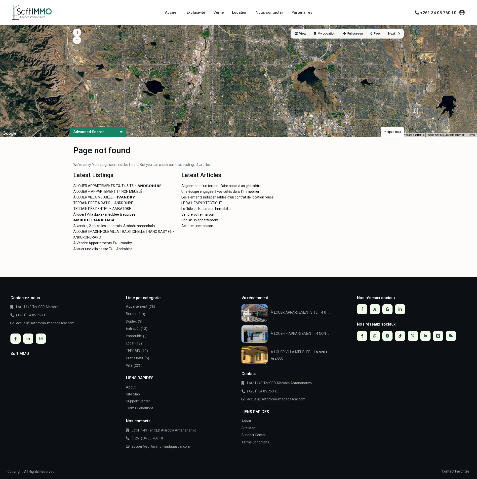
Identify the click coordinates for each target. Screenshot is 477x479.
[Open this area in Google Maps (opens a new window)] (9, 133)
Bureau (131, 314)
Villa (129, 365)
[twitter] (375, 309)
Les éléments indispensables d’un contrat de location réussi (227, 197)
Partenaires (301, 12)
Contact (448, 471)
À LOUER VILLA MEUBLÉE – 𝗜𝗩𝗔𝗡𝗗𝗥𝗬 (104, 197)
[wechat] (451, 336)
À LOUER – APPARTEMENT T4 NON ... (300, 333)
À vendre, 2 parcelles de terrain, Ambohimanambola (114, 226)
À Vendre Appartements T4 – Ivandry (102, 243)
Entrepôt (133, 329)
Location (239, 12)
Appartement (136, 306)
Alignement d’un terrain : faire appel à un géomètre (221, 186)
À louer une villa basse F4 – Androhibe (103, 249)
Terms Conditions (140, 408)
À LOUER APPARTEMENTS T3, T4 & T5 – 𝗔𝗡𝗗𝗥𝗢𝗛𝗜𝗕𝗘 (117, 186)
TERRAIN (133, 351)
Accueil (171, 12)
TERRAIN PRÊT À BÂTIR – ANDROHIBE (103, 203)
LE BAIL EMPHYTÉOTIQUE (201, 203)
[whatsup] (375, 336)
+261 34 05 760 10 (438, 12)
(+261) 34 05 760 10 (31, 315)
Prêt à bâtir (134, 358)
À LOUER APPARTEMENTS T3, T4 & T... (301, 312)
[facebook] (15, 339)
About (131, 387)
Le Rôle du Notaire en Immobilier (206, 209)
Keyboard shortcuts (413, 135)
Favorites (462, 471)
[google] (387, 309)
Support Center (138, 401)
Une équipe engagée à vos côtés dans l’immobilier (220, 191)
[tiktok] (400, 336)
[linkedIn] (28, 339)
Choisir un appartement (199, 220)
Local (130, 343)
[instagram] (41, 339)
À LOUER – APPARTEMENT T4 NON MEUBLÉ (107, 191)
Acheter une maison (197, 226)
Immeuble (134, 336)
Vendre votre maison (197, 214)
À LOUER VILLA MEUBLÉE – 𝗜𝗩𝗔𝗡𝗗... (300, 352)
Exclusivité (196, 12)
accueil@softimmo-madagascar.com (45, 323)
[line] (438, 336)
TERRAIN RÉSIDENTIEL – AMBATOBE (102, 209)
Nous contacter (269, 12)
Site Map (133, 394)
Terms (472, 135)
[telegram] (387, 336)
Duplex (131, 321)
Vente (218, 12)
